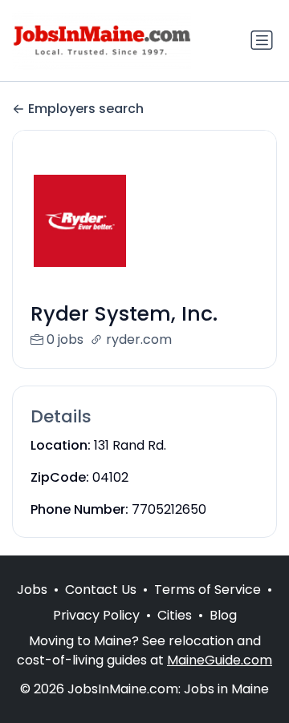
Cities (174, 615)
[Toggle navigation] (261, 40)
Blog (223, 615)
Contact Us (100, 589)
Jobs (32, 589)
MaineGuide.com (219, 660)
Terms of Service (207, 589)
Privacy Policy (96, 615)
